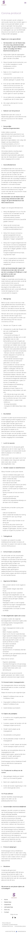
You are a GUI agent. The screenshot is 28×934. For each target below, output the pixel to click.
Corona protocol (7, 926)
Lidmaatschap (8, 907)
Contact (6, 912)
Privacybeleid (6, 923)
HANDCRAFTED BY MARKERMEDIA (15, 931)
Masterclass (7, 902)
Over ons (7, 909)
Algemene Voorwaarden (9, 924)
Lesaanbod (7, 904)
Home (6, 899)
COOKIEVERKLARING (20, 926)
